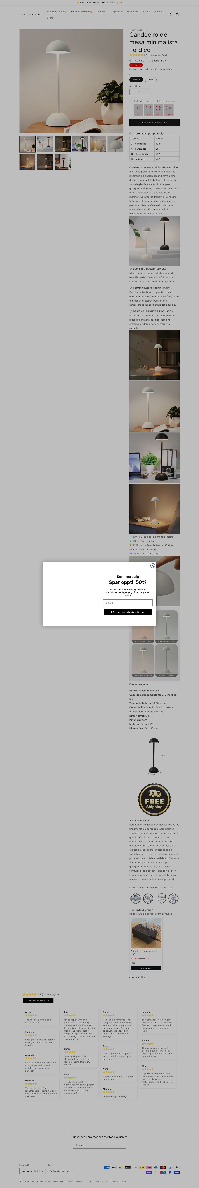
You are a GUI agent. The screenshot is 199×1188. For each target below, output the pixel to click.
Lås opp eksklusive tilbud (128, 612)
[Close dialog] (152, 565)
